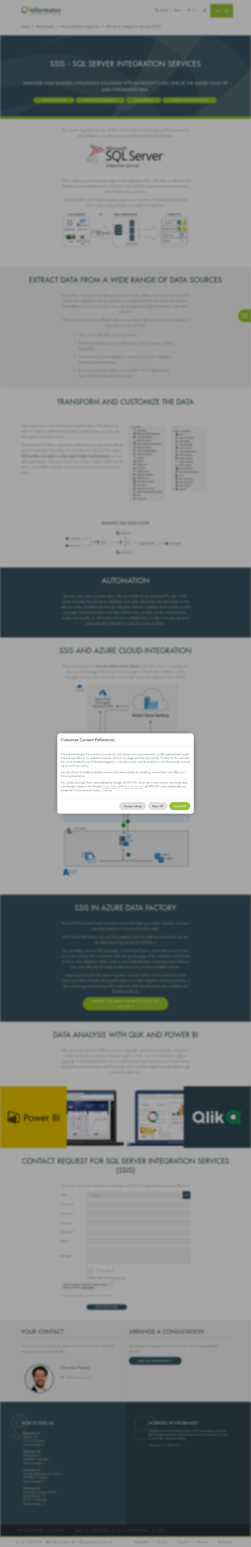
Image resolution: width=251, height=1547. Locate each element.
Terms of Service (133, 786)
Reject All (157, 806)
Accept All (180, 806)
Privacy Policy (109, 786)
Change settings (132, 806)
